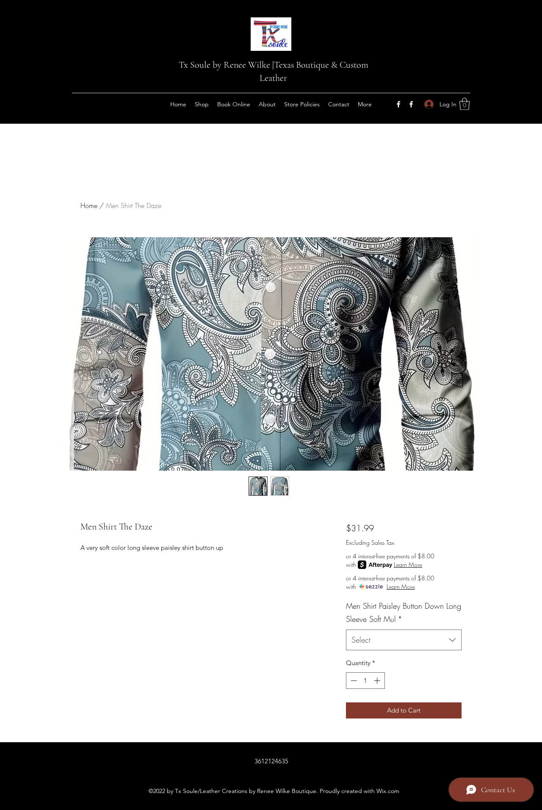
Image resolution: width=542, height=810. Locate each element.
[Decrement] (353, 680)
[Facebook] (398, 104)
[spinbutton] (365, 680)
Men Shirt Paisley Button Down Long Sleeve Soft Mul (403, 612)
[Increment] (378, 680)
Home (88, 205)
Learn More (408, 564)
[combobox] (404, 640)
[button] (464, 104)
